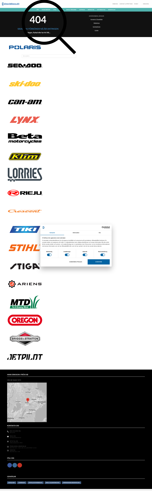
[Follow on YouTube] (19, 465)
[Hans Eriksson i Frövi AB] (10, 4)
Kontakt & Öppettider (126, 3)
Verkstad (115, 3)
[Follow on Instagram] (14, 465)
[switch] (67, 255)
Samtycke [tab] (52, 232)
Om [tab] (100, 232)
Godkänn (98, 262)
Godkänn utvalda (75, 262)
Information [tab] (76, 232)
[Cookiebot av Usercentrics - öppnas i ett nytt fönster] (103, 227)
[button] (147, 4)
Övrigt (136, 3)
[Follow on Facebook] (9, 465)
